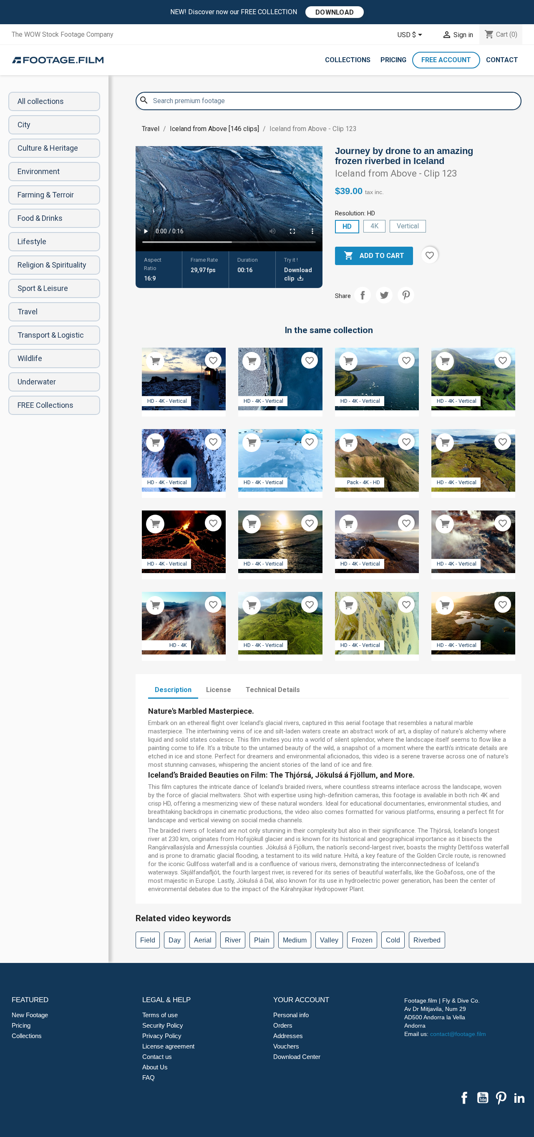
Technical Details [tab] (273, 690)
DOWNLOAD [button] (334, 12)
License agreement (168, 1046)
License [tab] (218, 690)
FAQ (148, 1077)
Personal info (291, 1014)
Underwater (37, 381)
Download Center (296, 1056)
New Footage (30, 1014)
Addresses (288, 1035)
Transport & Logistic (51, 335)
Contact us (157, 1056)
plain (262, 940)
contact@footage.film (458, 1034)
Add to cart (374, 255)
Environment (39, 171)
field (147, 940)
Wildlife (30, 358)
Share (362, 295)
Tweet (384, 295)
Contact (502, 60)
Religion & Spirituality (52, 264)
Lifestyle (32, 241)
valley (329, 940)
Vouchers (286, 1046)
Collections (347, 60)
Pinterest (406, 295)
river (233, 940)
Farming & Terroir (46, 194)
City (24, 124)
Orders (282, 1025)
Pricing (393, 60)
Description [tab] (173, 690)
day (175, 940)
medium (295, 940)
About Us (155, 1067)
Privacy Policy (161, 1035)
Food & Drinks (40, 218)
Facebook (464, 1097)
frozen (362, 940)
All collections (41, 101)
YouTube (482, 1097)
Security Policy (162, 1025)
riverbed (427, 940)
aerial (203, 940)
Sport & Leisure (43, 288)
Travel (28, 311)
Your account (301, 1000)
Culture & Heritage (48, 148)
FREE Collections (45, 405)
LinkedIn (519, 1097)
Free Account (446, 60)
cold (393, 940)
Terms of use (160, 1014)
